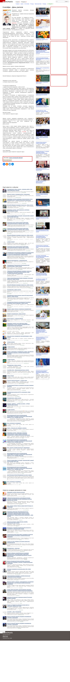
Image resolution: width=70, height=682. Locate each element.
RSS (11, 638)
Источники (26, 3)
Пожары (44, 3)
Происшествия (38, 3)
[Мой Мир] (12, 164)
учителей (24, 131)
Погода (32, 3)
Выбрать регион (5, 636)
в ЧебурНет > (50, 3)
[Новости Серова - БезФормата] (6, 1)
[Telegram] (9, 164)
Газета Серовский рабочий (16, 157)
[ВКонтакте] (4, 164)
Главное (17, 3)
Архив (22, 3)
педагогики (14, 22)
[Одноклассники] (7, 164)
